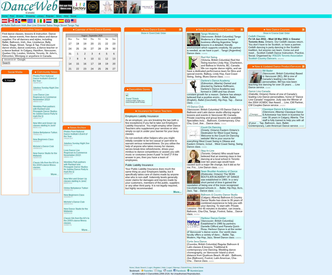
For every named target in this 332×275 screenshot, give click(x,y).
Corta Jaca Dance (197, 241)
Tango (71, 25)
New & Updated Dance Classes (216, 29)
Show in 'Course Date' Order (276, 33)
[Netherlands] (49, 22)
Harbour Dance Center (213, 218)
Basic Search (141, 267)
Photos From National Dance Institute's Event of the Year (45, 78)
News (58, 16)
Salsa (50, 25)
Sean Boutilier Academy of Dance (219, 171)
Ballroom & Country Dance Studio (219, 194)
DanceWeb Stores (139, 89)
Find (12, 16)
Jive (29, 25)
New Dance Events (155, 29)
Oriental (41, 25)
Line (34, 25)
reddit (169, 271)
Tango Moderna (209, 33)
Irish (23, 25)
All (2, 25)
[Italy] (42, 22)
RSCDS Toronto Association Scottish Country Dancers (275, 57)
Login (150, 267)
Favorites (148, 271)
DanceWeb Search (31, 29)
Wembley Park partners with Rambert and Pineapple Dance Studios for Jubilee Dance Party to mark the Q (45, 111)
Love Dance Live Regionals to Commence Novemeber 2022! (44, 97)
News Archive (78, 127)
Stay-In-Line (207, 150)
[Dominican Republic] (17, 22)
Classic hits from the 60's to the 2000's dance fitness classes (45, 165)
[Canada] (11, 22)
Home (5, 16)
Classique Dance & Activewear (279, 109)
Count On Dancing (211, 127)
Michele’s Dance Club (43, 146)
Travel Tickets (132, 98)
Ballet (7, 25)
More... (55, 174)
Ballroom (16, 25)
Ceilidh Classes (256, 36)
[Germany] (24, 22)
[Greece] (30, 22)
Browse (19, 16)
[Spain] (61, 22)
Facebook (181, 271)
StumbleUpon (196, 271)
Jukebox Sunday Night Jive (46, 88)
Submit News (198, 267)
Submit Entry (186, 267)
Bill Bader (267, 70)
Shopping (30, 16)
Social (73, 16)
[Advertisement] (92, 97)
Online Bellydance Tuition (45, 132)
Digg (159, 271)
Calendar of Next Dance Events (93, 29)
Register (50, 16)
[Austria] (4, 22)
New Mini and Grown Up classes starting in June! (44, 124)
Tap (77, 25)
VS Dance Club (195, 106)
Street (63, 25)
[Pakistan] (55, 22)
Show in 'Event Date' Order (153, 33)
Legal (169, 267)
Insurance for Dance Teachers (155, 110)
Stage (56, 25)
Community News (47, 71)
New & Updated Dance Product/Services (278, 66)
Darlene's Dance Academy (215, 80)
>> (116, 35)
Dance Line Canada (259, 91)
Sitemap (176, 267)
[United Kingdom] (67, 22)
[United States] (73, 22)
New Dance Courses (278, 29)
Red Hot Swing (209, 57)
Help (66, 16)
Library (40, 16)
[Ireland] (36, 22)
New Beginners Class (43, 139)
